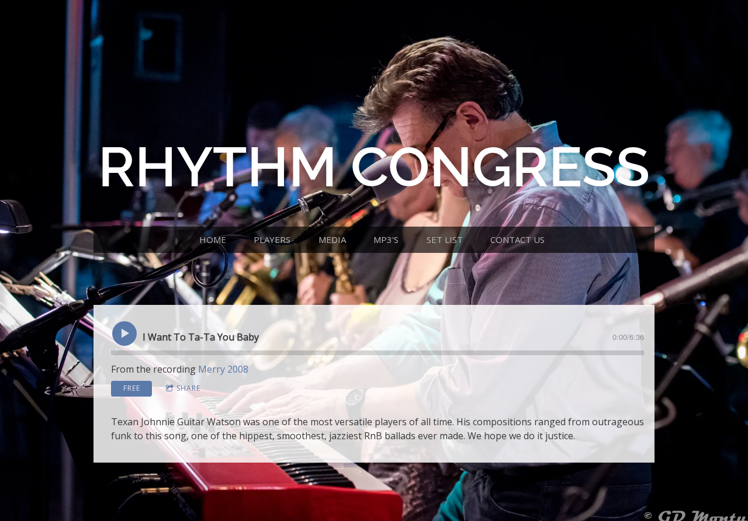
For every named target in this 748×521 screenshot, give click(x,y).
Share (188, 388)
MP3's (386, 239)
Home (212, 239)
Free (131, 388)
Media (332, 239)
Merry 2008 (223, 369)
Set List (445, 239)
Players (272, 239)
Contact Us (517, 239)
